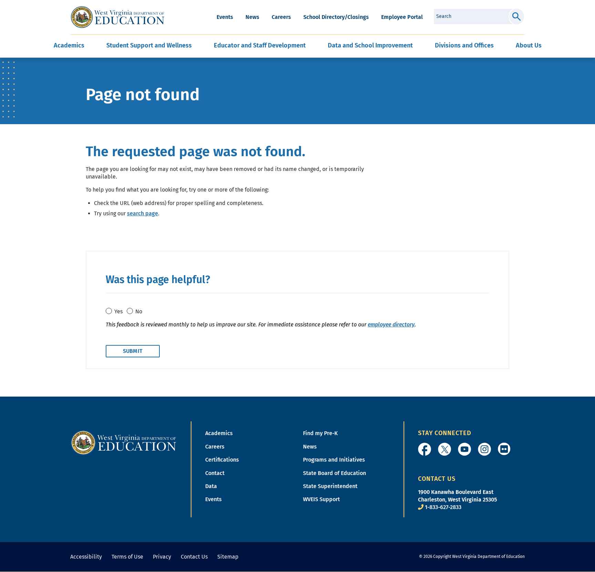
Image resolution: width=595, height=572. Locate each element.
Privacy (162, 556)
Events (225, 17)
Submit (517, 16)
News (252, 17)
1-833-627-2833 (443, 507)
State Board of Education (334, 473)
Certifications (222, 459)
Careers (281, 17)
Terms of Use (127, 556)
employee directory (391, 324)
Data (211, 486)
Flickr (504, 449)
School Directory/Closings (336, 17)
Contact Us (194, 556)
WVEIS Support (321, 499)
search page (142, 213)
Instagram (484, 449)
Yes (118, 311)
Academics (219, 433)
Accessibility (86, 556)
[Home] (123, 442)
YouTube (464, 449)
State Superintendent (330, 486)
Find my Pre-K (320, 433)
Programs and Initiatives (334, 459)
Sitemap (228, 556)
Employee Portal (402, 17)
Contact (215, 473)
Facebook (424, 449)
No (138, 311)
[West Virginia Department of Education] (117, 17)
